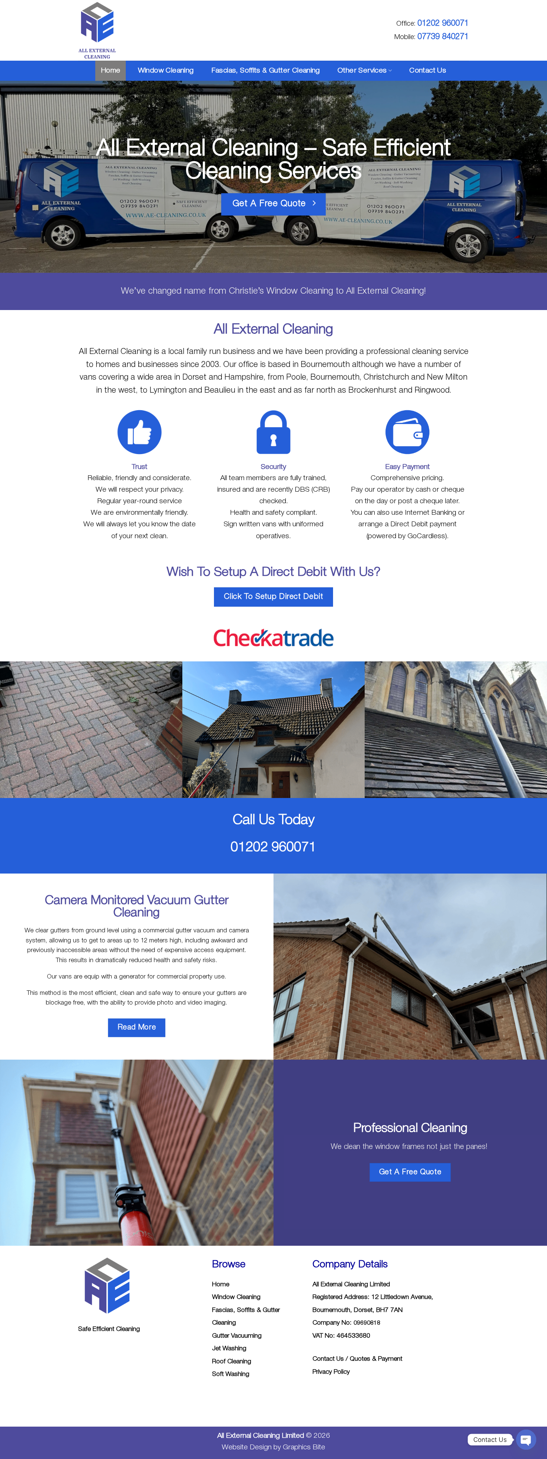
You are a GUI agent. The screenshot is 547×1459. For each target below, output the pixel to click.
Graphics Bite (304, 1447)
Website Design (248, 1447)
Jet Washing (229, 1348)
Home (111, 70)
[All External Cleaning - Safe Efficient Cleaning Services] (101, 30)
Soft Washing (230, 1374)
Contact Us (427, 70)
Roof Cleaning (231, 1361)
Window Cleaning (166, 70)
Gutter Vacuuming (237, 1336)
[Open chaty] (526, 1440)
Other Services (362, 70)
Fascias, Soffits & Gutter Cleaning (265, 70)
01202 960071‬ (443, 23)
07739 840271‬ (443, 37)
